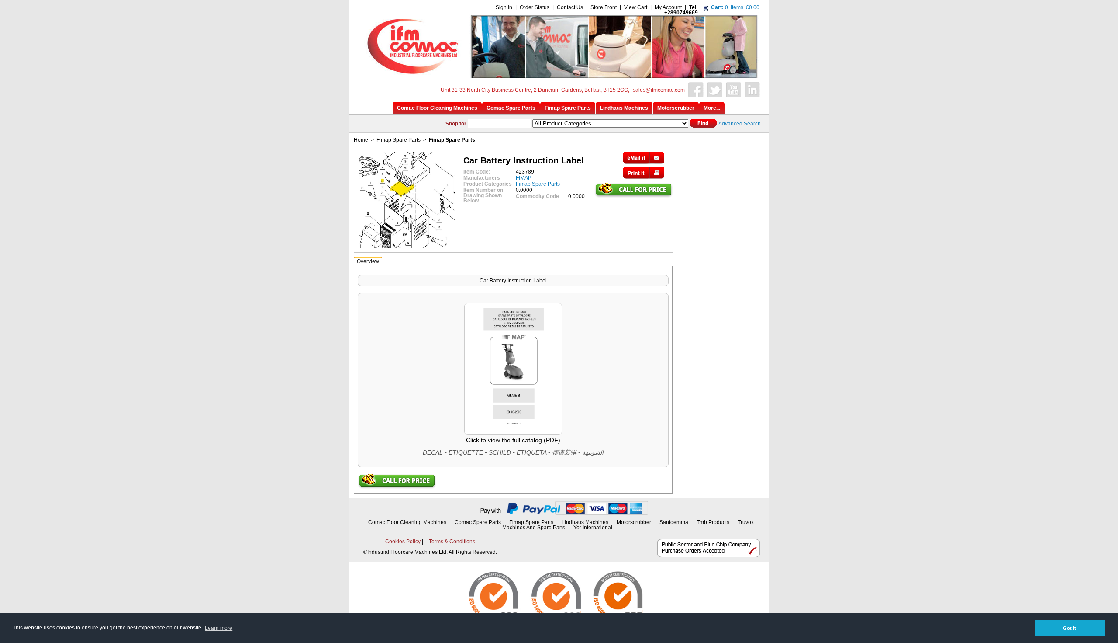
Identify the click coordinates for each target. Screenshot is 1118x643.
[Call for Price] (634, 196)
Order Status (534, 7)
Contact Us (570, 7)
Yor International (592, 528)
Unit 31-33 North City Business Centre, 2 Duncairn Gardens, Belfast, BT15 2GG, (535, 90)
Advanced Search (739, 124)
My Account (668, 7)
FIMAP (523, 178)
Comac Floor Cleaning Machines (407, 522)
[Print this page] (643, 177)
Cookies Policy (403, 542)
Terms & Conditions (452, 542)
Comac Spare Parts (478, 522)
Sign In (504, 7)
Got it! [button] (1070, 628)
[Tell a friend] (643, 162)
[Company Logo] (558, 75)
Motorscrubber (634, 522)
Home (361, 140)
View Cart (635, 7)
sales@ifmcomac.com (659, 90)
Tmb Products (713, 522)
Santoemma (673, 522)
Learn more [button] (218, 628)
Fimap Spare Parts (398, 140)
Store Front (603, 7)
